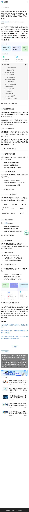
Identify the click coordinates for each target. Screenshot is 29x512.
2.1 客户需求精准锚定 (10, 77)
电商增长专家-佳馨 (5, 22)
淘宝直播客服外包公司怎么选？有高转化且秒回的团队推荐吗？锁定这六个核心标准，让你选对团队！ (18, 381)
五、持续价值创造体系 (9, 96)
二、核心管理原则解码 (9, 74)
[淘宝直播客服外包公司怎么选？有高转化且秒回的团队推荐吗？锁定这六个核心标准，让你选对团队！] (5, 381)
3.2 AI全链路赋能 (9, 86)
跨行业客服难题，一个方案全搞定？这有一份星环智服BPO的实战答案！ (18, 412)
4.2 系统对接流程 (9, 93)
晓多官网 (14, 510)
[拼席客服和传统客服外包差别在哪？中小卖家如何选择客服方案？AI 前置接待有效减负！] (5, 404)
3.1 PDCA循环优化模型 (10, 84)
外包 (11, 38)
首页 (2, 7)
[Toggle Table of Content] (26, 65)
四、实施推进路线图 (9, 89)
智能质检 (5, 223)
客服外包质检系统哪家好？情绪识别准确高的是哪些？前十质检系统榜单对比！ (18, 389)
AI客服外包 (22, 22)
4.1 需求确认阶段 (9, 91)
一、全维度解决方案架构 (10, 67)
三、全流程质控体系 (9, 81)
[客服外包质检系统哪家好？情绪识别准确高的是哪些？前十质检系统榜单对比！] (5, 389)
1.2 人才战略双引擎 (9, 72)
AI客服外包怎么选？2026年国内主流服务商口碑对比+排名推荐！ (18, 397)
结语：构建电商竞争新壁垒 (10, 98)
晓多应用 (20, 510)
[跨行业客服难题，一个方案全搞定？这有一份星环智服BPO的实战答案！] (5, 412)
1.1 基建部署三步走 (9, 70)
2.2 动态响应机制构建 (10, 79)
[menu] (26, 2)
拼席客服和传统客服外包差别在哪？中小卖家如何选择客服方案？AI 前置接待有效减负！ (18, 404)
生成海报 (5, 351)
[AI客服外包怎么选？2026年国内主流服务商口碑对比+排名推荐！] (5, 397)
